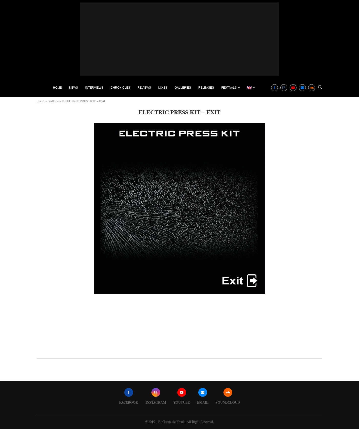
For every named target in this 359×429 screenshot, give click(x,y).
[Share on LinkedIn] (185, 352)
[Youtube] (293, 87)
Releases (206, 87)
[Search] (319, 87)
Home (57, 87)
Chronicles (120, 87)
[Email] (302, 87)
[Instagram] (283, 87)
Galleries (183, 87)
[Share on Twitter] (180, 352)
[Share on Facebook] (175, 352)
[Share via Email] (190, 352)
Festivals (229, 87)
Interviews (94, 87)
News (73, 87)
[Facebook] (274, 87)
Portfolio (53, 101)
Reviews (144, 87)
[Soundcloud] (311, 87)
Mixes (162, 87)
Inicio (40, 101)
